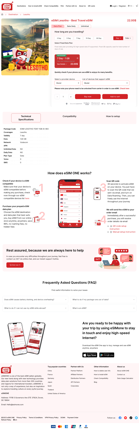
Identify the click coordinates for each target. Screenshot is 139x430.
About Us (82, 6)
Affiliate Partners (77, 374)
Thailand (51, 390)
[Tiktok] (131, 418)
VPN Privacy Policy (51, 417)
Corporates (75, 386)
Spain (50, 386)
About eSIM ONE (123, 371)
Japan (50, 382)
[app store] (89, 355)
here (27, 198)
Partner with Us (71, 6)
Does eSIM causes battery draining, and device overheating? (29, 299)
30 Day (98, 38)
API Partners (75, 382)
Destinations (21, 6)
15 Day (88, 38)
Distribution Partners (78, 378)
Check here (124, 88)
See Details (61, 64)
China (50, 371)
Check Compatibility (51, 6)
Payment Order (72, 417)
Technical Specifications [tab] (26, 118)
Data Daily (71, 26)
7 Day (78, 38)
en (131, 6)
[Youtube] (125, 418)
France (50, 374)
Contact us (121, 374)
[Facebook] (120, 418)
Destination (13, 14)
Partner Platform (76, 371)
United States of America (56, 393)
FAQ (62, 6)
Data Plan (58, 26)
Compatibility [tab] (69, 116)
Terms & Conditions (36, 417)
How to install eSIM (35, 6)
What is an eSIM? (80, 308)
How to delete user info (102, 371)
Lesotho (26, 14)
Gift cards (91, 6)
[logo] (6, 369)
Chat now (15, 265)
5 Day (69, 38)
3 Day (59, 38)
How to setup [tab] (113, 116)
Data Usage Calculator (125, 378)
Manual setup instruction (124, 232)
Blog (95, 382)
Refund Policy (6, 420)
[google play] (106, 355)
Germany (51, 378)
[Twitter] (136, 418)
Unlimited (85, 26)
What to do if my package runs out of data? (91, 299)
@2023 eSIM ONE (7, 417)
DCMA (63, 417)
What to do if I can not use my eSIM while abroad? (25, 308)
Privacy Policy (22, 417)
